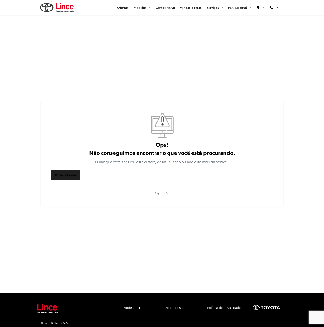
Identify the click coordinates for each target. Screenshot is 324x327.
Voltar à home (65, 175)
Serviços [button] (213, 7)
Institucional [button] (238, 7)
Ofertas (122, 7)
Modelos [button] (140, 7)
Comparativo (165, 7)
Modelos (129, 307)
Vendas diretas (191, 7)
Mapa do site (174, 307)
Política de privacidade (224, 307)
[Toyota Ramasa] (57, 7)
